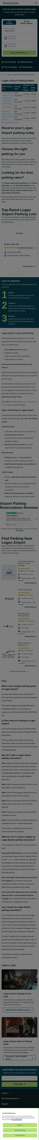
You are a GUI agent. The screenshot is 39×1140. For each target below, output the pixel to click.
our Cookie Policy (17, 1119)
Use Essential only (20, 1130)
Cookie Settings (20, 1135)
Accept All (20, 1125)
